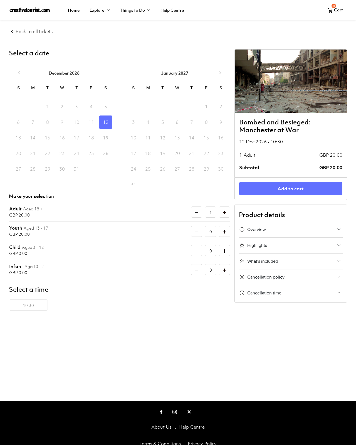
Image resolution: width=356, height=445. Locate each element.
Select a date (29, 53)
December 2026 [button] (64, 73)
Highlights (257, 245)
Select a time (28, 289)
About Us (161, 427)
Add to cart (291, 189)
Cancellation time (264, 293)
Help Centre (172, 10)
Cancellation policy (266, 277)
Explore (97, 10)
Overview (256, 229)
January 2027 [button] (174, 73)
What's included (262, 261)
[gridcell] (105, 122)
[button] (19, 72)
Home (74, 10)
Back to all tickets (34, 31)
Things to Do (132, 10)
